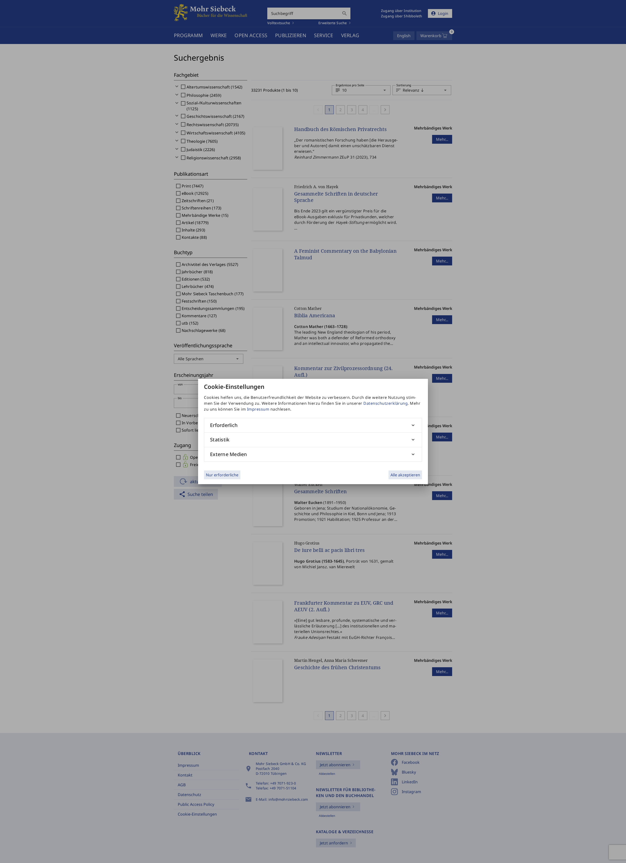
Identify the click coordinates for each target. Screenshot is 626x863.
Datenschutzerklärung (385, 403)
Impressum (258, 409)
